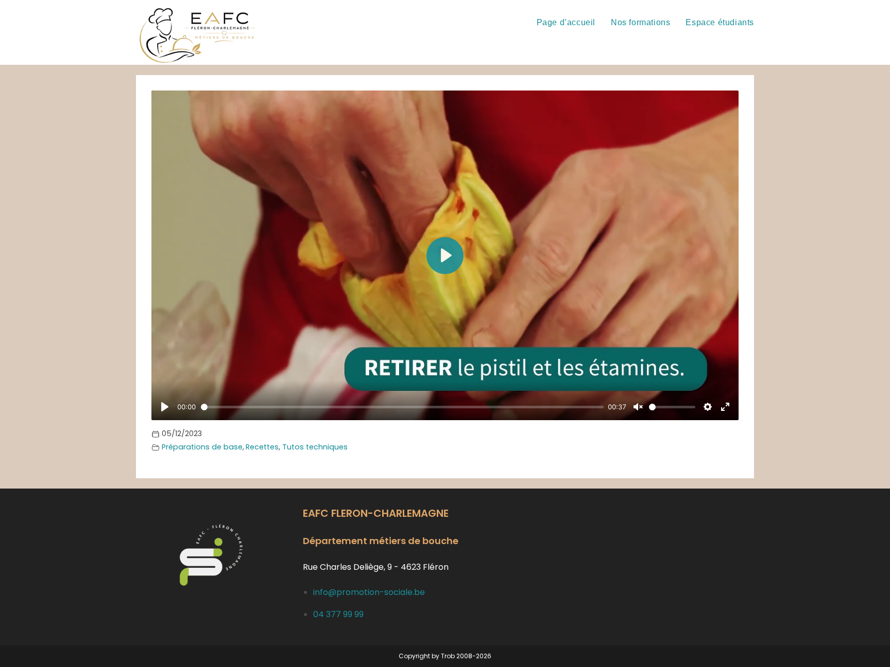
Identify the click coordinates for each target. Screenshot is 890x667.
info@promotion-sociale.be (369, 592)
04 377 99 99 (338, 614)
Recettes (262, 447)
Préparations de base (202, 447)
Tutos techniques (315, 447)
